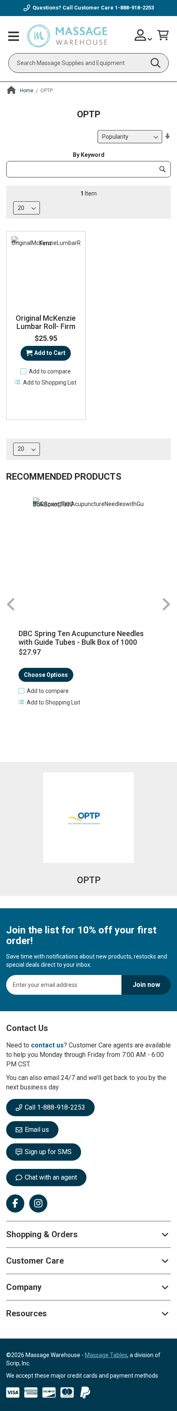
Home (26, 90)
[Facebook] (15, 1203)
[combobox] (88, 63)
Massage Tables (106, 1355)
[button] (46, 371)
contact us (47, 1045)
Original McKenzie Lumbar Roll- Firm (46, 322)
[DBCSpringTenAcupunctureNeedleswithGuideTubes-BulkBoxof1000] (88, 553)
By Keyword (89, 155)
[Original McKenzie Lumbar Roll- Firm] (46, 270)
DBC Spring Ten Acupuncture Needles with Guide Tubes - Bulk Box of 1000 (81, 638)
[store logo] (67, 36)
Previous (11, 604)
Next (166, 604)
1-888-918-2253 (134, 8)
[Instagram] (38, 1203)
